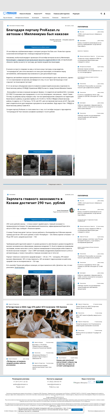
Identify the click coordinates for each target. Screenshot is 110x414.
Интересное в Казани (85, 66)
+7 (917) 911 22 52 (20, 382)
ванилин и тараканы (83, 51)
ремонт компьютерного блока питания (88, 247)
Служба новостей (55, 40)
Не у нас (82, 31)
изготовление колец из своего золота (87, 77)
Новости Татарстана (14, 304)
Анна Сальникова (62, 210)
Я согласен (77, 409)
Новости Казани (13, 358)
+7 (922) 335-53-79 (54, 382)
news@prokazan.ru (54, 384)
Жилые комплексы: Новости (87, 56)
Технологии (83, 83)
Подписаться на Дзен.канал (40, 47)
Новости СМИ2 (11, 154)
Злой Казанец (20, 267)
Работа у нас (54, 387)
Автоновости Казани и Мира (16, 25)
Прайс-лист (20, 387)
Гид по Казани (62, 357)
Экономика (12, 194)
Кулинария (82, 40)
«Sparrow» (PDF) (56, 406)
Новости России (84, 236)
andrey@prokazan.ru (20, 384)
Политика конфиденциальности (96, 411)
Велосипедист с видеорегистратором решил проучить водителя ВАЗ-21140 (33, 60)
